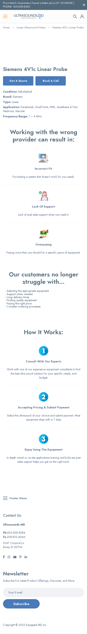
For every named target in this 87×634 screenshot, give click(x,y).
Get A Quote (18, 81)
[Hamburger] (5, 16)
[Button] (75, 17)
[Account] (82, 16)
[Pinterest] (20, 557)
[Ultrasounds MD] (29, 16)
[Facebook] (4, 557)
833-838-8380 (21, 7)
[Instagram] (14, 557)
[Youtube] (25, 557)
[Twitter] (8, 557)
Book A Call (51, 81)
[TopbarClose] (84, 5)
